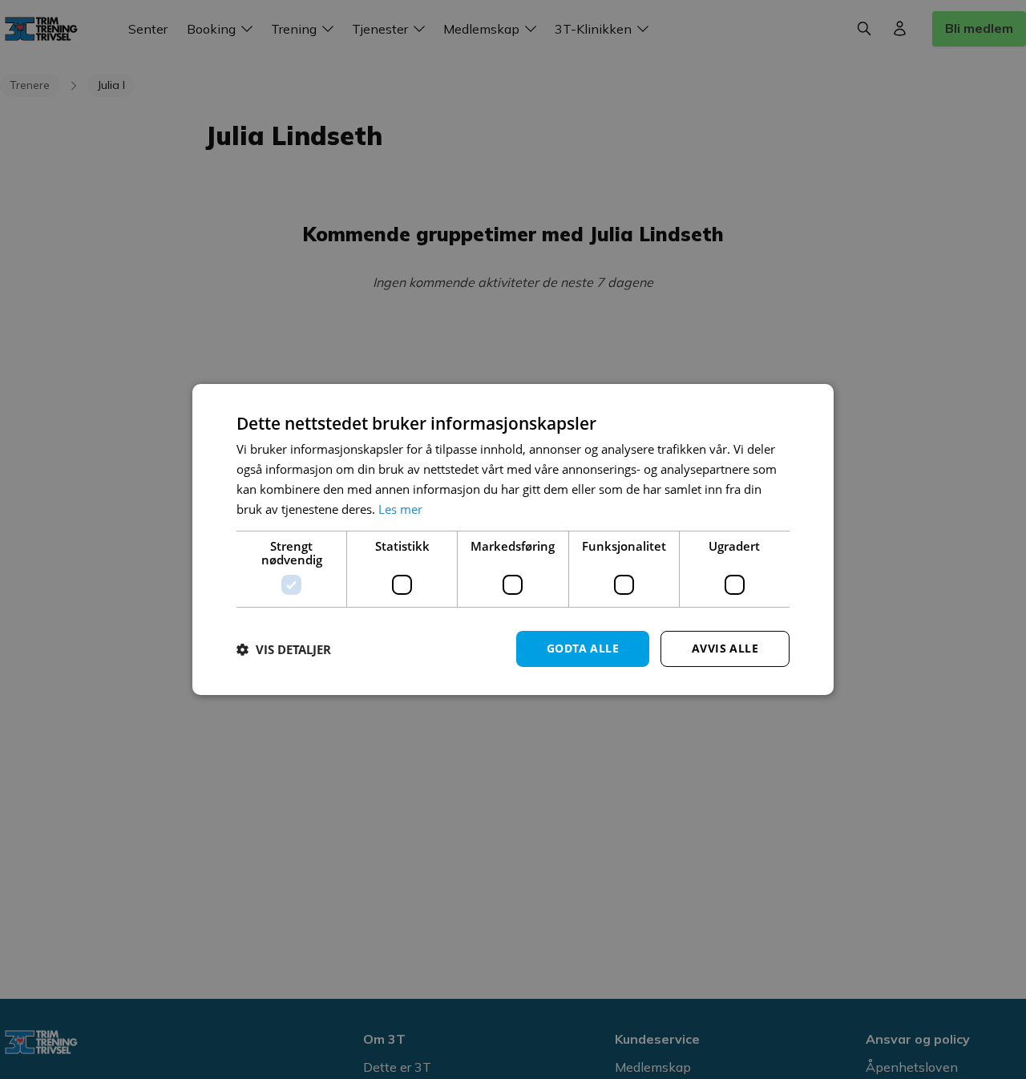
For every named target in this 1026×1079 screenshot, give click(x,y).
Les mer (400, 509)
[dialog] (513, 539)
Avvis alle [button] (725, 648)
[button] (283, 649)
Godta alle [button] (583, 648)
